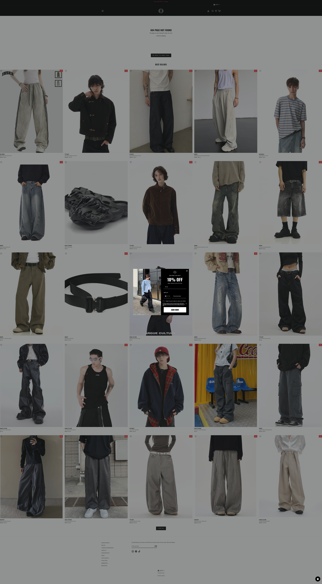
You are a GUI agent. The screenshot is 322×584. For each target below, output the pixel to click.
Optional (166, 292)
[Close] (187, 271)
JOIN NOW (175, 309)
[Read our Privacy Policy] (186, 304)
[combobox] (167, 296)
